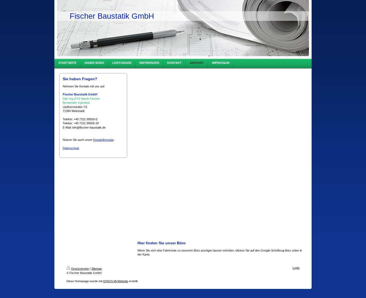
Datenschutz (71, 148)
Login (296, 267)
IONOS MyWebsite (115, 281)
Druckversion (80, 268)
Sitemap (96, 268)
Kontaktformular (103, 139)
